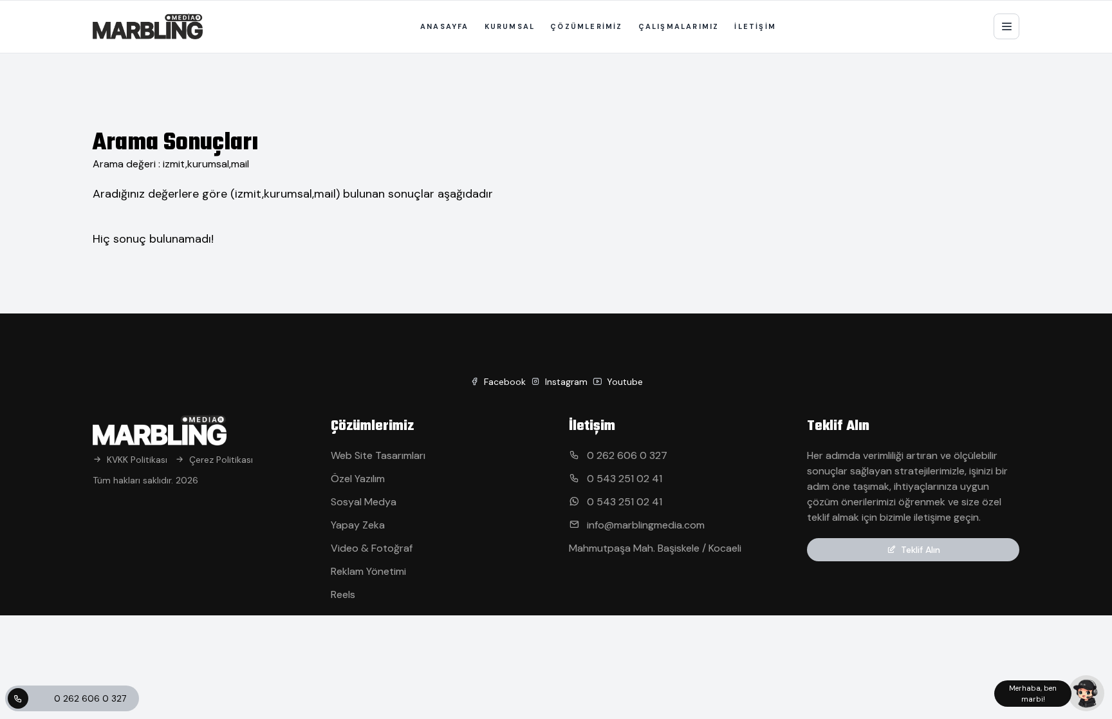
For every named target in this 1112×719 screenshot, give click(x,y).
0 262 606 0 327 (90, 698)
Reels (343, 594)
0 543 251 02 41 (623, 478)
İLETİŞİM (755, 26)
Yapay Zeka (358, 525)
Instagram (565, 382)
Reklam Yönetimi (368, 571)
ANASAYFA (444, 26)
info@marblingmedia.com (644, 525)
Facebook (503, 382)
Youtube (623, 382)
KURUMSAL (510, 26)
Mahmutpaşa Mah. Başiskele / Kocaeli (655, 548)
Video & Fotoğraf (371, 548)
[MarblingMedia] (148, 26)
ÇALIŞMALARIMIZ (678, 26)
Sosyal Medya (363, 502)
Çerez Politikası (221, 459)
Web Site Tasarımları (378, 455)
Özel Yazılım (358, 478)
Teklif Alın (920, 550)
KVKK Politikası (137, 459)
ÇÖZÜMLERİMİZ (586, 26)
